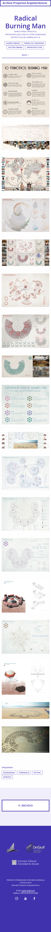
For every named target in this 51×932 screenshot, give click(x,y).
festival (37, 773)
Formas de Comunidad (34, 43)
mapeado (7, 777)
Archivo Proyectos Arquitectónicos (25, 3)
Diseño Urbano (13, 43)
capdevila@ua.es (28, 890)
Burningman (9, 773)
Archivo (27, 805)
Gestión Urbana (15, 47)
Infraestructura (34, 47)
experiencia (24, 773)
